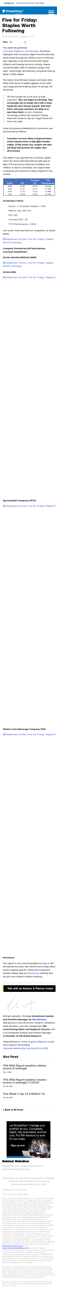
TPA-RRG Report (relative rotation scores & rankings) (24, 1067)
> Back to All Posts (13, 1110)
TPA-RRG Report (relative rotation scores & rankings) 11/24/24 (24, 1081)
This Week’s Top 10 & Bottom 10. (24, 1093)
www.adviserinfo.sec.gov (12, 1246)
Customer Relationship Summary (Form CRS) (25, 1048)
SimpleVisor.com (10, 1166)
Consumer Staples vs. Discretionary (20, 51)
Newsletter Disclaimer (43, 1178)
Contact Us (9, 3)
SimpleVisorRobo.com (32, 1166)
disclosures (33, 973)
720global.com (44, 1041)
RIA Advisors (39, 1019)
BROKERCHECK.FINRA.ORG (23, 1181)
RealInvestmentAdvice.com (16, 1169)
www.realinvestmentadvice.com (15, 1248)
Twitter (24, 1041)
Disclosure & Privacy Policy (16, 1178)
